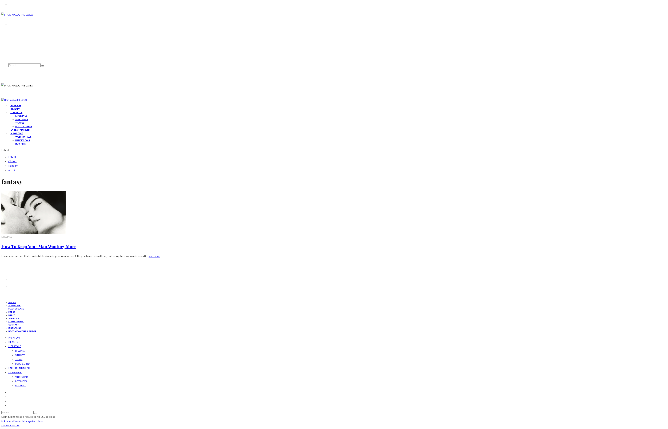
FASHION (14, 337)
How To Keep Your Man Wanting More (38, 246)
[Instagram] (9, 50)
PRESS (11, 312)
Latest (12, 157)
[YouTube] (9, 57)
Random (13, 165)
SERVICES (13, 318)
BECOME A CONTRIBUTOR (22, 331)
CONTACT (15, 37)
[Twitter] (9, 46)
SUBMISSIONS (16, 321)
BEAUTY (13, 342)
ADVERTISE (16, 34)
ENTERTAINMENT (19, 368)
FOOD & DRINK (22, 363)
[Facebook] (9, 42)
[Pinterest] (9, 54)
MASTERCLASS (16, 309)
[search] (42, 65)
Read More (154, 256)
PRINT (11, 315)
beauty (9, 421)
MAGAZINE (16, 133)
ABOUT (13, 31)
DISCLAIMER (14, 328)
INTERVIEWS (22, 140)
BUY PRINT (21, 143)
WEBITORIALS (23, 137)
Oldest (12, 161)
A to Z (11, 170)
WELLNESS (21, 119)
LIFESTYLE (16, 112)
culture (39, 421)
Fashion (17, 421)
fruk (3, 421)
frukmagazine (28, 421)
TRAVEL (19, 123)
